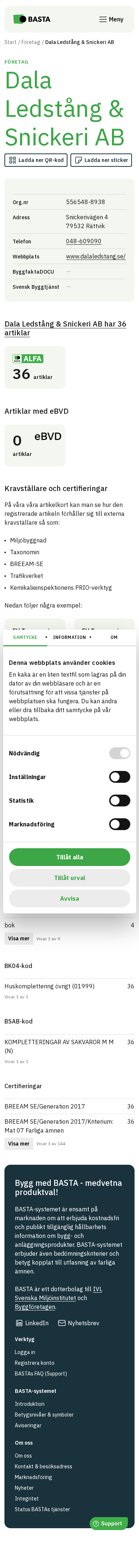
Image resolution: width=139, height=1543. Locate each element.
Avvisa (69, 898)
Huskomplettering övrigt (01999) (49, 986)
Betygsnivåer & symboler (44, 1414)
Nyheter (24, 1488)
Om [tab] (114, 637)
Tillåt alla (69, 857)
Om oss (23, 1455)
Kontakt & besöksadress (43, 1466)
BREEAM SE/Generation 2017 (44, 1106)
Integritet (27, 1498)
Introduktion (29, 1404)
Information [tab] (69, 637)
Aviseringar (28, 1425)
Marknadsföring (33, 1477)
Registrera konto (34, 1363)
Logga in (25, 1352)
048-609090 (84, 241)
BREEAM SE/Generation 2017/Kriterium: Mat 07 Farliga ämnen (58, 1126)
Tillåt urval (69, 878)
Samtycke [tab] (25, 637)
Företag (30, 42)
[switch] (119, 777)
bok (9, 925)
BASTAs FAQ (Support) (41, 1373)
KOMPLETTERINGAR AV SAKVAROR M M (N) (59, 1046)
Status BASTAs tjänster (42, 1509)
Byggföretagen (35, 1306)
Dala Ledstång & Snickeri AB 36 (65, 328)
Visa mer (19, 938)
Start (10, 42)
